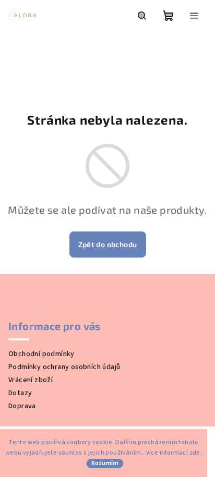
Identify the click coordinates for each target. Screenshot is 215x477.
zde (194, 452)
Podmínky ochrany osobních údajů (64, 367)
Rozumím (104, 463)
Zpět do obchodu (107, 244)
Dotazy (20, 393)
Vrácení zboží (30, 380)
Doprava (22, 406)
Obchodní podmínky (41, 354)
